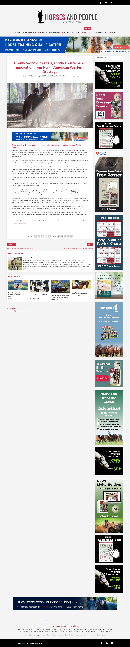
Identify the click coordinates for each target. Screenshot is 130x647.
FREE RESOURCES (50, 3)
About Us (20, 3)
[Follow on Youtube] (111, 2)
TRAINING (87, 32)
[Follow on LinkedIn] (106, 2)
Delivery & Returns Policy (41, 635)
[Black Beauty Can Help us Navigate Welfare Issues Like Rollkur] (18, 285)
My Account (35, 3)
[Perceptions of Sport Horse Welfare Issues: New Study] (81, 284)
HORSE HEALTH (29, 32)
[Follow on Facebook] (101, 2)
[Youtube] (97, 153)
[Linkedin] (105, 153)
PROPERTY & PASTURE (71, 32)
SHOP (42, 3)
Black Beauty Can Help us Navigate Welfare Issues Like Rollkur (16, 294)
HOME (18, 32)
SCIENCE (42, 32)
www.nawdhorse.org (19, 223)
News (65, 76)
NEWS (114, 32)
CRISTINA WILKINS (55, 76)
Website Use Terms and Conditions (62, 635)
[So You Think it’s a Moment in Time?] (39, 286)
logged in (17, 311)
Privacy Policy (28, 635)
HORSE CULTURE (101, 32)
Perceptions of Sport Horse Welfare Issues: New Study (80, 292)
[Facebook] (101, 153)
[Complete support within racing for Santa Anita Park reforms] (60, 286)
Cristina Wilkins (29, 76)
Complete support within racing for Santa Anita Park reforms (60, 296)
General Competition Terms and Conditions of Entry (90, 635)
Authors (27, 3)
